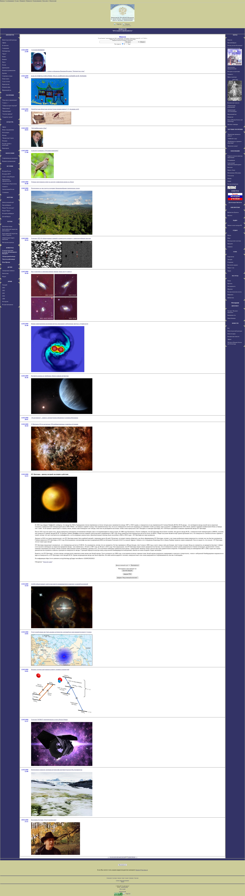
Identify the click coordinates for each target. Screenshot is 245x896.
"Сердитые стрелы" (7, 117)
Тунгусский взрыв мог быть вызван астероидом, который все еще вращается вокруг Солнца (61, 632)
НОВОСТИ (235, 323)
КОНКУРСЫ (10, 247)
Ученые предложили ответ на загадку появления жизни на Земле (52, 182)
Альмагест (5, 186)
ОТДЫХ (235, 230)
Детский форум (6, 216)
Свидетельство (120, 38)
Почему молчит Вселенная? (234, 45)
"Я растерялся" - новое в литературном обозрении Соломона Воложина (54, 418)
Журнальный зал (6, 90)
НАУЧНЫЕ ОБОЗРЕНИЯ (235, 129)
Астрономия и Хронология (9, 183)
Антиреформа (231, 160)
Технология (230, 175)
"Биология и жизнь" (232, 146)
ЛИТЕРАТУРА (10, 35)
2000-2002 (235, 80)
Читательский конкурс (8, 259)
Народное (230, 243)
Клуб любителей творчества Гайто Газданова (9, 234)
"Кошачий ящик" (6, 111)
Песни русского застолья (234, 241)
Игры (228, 238)
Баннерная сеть (231, 315)
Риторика (4, 141)
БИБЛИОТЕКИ (235, 207)
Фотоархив (5, 301)
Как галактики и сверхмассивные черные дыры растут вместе (51, 271)
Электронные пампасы (8, 270)
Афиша (4, 42)
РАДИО (235, 220)
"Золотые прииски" (7, 114)
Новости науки (231, 333)
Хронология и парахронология (6, 180)
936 (124, 857)
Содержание (10, 1)
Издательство (5, 84)
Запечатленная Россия (8, 189)
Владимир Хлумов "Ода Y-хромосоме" (44, 820)
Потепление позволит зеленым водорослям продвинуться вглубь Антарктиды (56, 770)
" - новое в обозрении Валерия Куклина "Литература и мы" (65, 71)
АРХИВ (10, 281)
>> (136, 857)
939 (131, 857)
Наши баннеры (231, 318)
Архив (123, 877)
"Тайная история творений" (9, 105)
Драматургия (5, 67)
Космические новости (233, 103)
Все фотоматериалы (7, 304)
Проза (3, 62)
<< (108, 857)
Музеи (229, 235)
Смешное (230, 246)
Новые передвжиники (8, 129)
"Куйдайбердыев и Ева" (39, 128)
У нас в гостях (6, 81)
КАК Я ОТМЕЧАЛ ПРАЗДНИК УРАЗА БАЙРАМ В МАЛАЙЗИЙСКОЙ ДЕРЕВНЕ (59, 76)
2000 (3, 296)
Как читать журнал (232, 265)
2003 (3, 287)
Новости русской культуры (9, 40)
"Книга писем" (6, 108)
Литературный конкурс (8, 256)
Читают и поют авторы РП (234, 225)
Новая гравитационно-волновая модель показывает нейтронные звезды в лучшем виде (59, 324)
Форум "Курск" (6, 210)
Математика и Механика (234, 173)
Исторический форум (8, 213)
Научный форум (6, 205)
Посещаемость (231, 286)
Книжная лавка (6, 87)
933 (116, 857)
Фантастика (5, 273)
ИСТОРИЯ (10, 166)
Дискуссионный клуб (8, 202)
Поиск (229, 280)
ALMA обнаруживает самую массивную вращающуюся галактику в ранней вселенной (59, 584)
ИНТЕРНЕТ (235, 306)
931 (111, 857)
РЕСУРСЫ (235, 276)
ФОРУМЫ (10, 197)
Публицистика (6, 51)
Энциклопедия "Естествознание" (232, 110)
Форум (4, 276)
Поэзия (4, 65)
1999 (3, 298)
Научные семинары (232, 124)
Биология (229, 167)
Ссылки (126, 877)
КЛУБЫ (9, 221)
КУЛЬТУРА (10, 122)
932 (113, 857)
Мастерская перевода (8, 242)
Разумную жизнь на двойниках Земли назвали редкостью (50, 376)
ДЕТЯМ (10, 267)
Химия (229, 181)
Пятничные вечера (7, 226)
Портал (2, 1)
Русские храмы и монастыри (6, 144)
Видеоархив (5, 148)
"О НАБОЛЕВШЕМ (37, 50)
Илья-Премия (6, 262)
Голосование (37, 1)
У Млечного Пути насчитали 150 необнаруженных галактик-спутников (54, 424)
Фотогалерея (5, 132)
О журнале (230, 262)
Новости (29, 1)
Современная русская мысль (10, 158)
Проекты (229, 283)
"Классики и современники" (9, 100)
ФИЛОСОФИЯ (10, 153)
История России (6, 171)
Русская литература (232, 184)
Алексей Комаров (124, 887)
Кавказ (4, 56)
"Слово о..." (5, 103)
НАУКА (235, 35)
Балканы (4, 59)
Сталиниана (5, 192)
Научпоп (229, 215)
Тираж (229, 271)
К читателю (5, 45)
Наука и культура (232, 77)
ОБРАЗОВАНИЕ (235, 151)
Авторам (229, 259)
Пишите (22, 1)
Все (228, 328)
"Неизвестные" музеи (8, 138)
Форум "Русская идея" (8, 208)
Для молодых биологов (235, 202)
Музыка (4, 135)
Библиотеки (230, 297)
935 (121, 857)
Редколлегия (230, 256)
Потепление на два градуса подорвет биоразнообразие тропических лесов (55, 188)
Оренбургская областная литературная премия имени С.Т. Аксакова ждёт (55, 109)
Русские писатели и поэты (234, 292)
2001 (3, 293)
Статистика (131, 877)
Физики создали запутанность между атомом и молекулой (50, 669)
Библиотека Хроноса (233, 212)
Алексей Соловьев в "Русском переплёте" (44, 150)
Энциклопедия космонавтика (231, 106)
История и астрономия (233, 71)
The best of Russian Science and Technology (234, 343)
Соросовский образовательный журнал (234, 163)
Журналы (230, 289)
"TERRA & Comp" (232, 138)
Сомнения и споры (7, 76)
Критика (4, 73)
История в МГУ (6, 174)
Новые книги (5, 78)
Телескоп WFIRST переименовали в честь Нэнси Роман (49, 719)
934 (119, 857)
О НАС (235, 251)
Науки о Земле (231, 170)
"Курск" (4, 54)
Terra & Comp (47, 562)
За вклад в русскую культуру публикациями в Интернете (9, 252)
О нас (17, 1)
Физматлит (230, 117)
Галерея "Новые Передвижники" (122, 880)
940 (134, 857)
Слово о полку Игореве (8, 176)
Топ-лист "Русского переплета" (232, 311)
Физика (229, 178)
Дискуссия (52, 1)
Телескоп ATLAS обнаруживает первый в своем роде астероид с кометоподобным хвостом (61, 238)
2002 (3, 290)
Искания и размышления (8, 70)
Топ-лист (45, 1)
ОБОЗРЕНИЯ (10, 95)
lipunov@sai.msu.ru (142, 870)
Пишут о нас (230, 267)
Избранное (230, 294)
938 (129, 857)
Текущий (4, 285)
